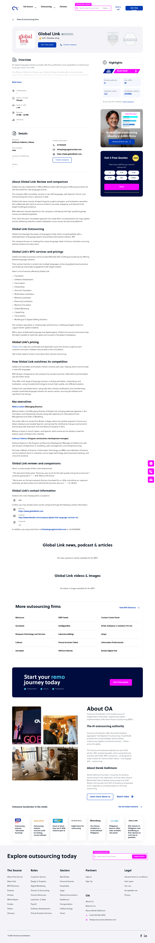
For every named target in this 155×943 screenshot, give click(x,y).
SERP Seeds (63, 618)
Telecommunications (69, 895)
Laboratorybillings (66, 634)
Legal (62, 891)
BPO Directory (13, 886)
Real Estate (64, 877)
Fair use (127, 886)
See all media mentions (128, 807)
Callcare (18, 643)
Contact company (62, 160)
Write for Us (91, 906)
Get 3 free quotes (134, 8)
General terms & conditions (136, 877)
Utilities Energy (66, 909)
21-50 (110, 178)
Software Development (40, 909)
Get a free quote (47, 45)
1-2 (110, 173)
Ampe (103, 634)
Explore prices (139, 856)
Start (121, 187)
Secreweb (19, 651)
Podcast (10, 891)
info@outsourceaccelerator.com (102, 920)
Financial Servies (67, 882)
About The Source (15, 877)
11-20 (133, 173)
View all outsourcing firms (28, 20)
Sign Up (89, 882)
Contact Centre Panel (110, 618)
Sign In (89, 877)
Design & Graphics (38, 882)
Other (133, 178)
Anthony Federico (19, 142)
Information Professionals (112, 643)
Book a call (118, 8)
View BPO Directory (127, 608)
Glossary (11, 913)
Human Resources (38, 895)
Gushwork (19, 626)
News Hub (11, 882)
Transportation (66, 904)
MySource (19, 618)
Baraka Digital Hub (109, 651)
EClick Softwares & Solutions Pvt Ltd (116, 626)
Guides (10, 904)
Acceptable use (130, 891)
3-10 (121, 173)
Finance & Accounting (40, 891)
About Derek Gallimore (95, 911)
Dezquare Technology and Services (30, 634)
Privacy (127, 895)
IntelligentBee (64, 626)
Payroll (33, 904)
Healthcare (64, 900)
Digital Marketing (38, 886)
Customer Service (38, 877)
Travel (62, 913)
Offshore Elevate (65, 651)
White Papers (12, 900)
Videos (10, 909)
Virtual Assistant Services (41, 913)
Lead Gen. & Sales (38, 900)
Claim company (128, 102)
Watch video (123, 797)
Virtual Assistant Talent (68, 643)
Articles (10, 895)
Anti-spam (128, 882)
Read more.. (17, 82)
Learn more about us (100, 797)
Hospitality (64, 886)
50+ (121, 178)
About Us (90, 902)
